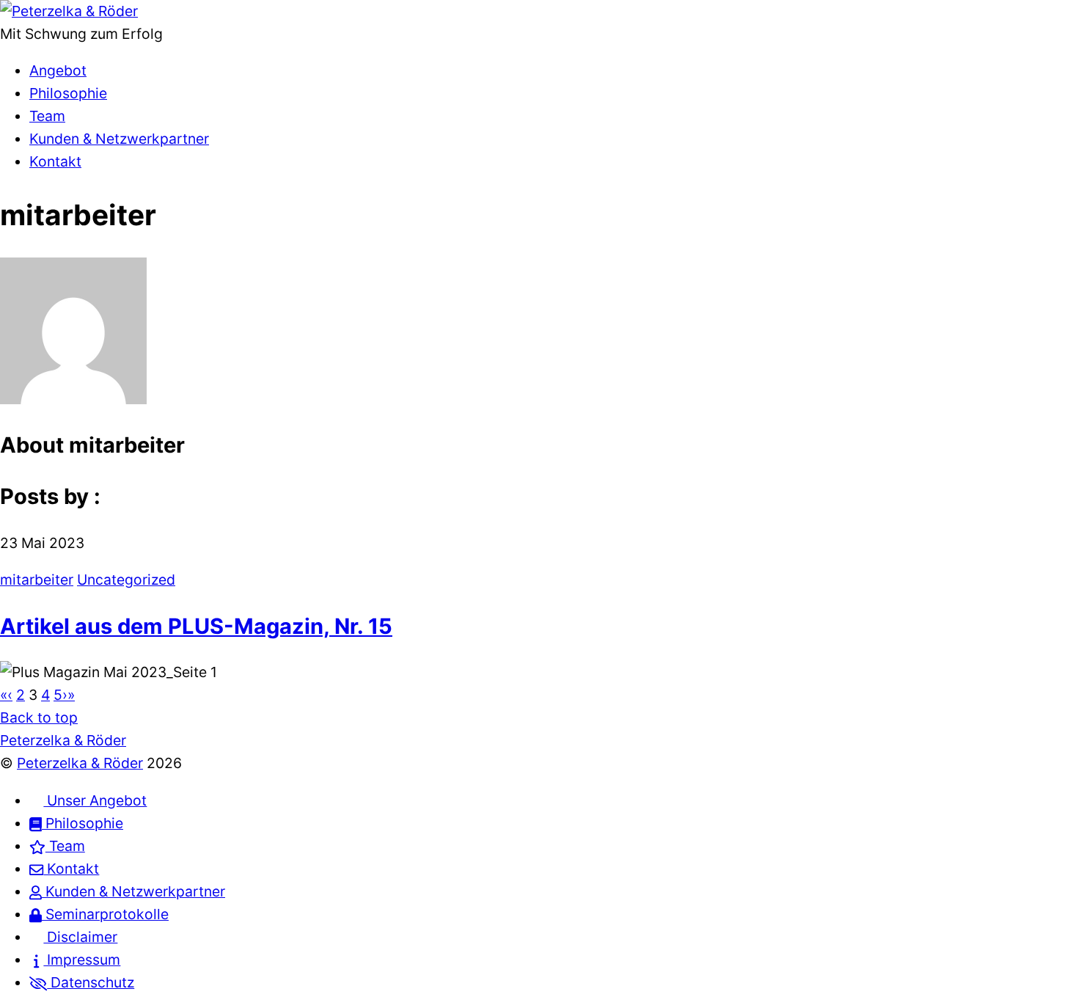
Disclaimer (80, 937)
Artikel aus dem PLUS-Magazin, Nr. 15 (196, 626)
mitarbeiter (36, 579)
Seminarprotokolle (105, 914)
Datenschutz (90, 982)
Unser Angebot (95, 800)
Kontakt (55, 161)
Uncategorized (126, 579)
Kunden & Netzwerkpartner (119, 138)
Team (47, 116)
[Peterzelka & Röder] (69, 11)
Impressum (81, 959)
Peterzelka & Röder (80, 763)
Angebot (58, 70)
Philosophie (68, 93)
